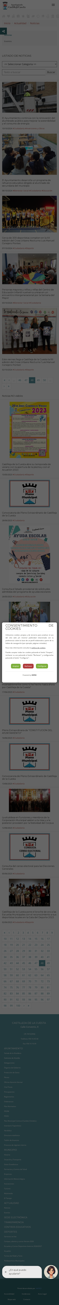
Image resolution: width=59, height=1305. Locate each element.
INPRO (34, 675)
